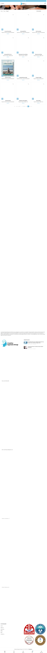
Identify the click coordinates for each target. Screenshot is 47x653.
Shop (4, 11)
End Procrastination (38, 82)
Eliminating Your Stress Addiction (23, 157)
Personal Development (10, 181)
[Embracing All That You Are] (7, 122)
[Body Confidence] (38, 272)
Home (2, 11)
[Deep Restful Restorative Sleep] (23, 197)
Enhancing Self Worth (23, 82)
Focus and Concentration (8, 82)
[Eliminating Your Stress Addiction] (23, 122)
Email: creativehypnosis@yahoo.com (7, 449)
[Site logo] (23, 3)
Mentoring (2, 629)
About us (2, 627)
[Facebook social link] (20, 1)
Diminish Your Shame (8, 180)
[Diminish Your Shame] (7, 171)
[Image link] (9, 343)
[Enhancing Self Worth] (23, 47)
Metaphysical (11, 158)
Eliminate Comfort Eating (38, 157)
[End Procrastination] (38, 47)
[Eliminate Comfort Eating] (38, 122)
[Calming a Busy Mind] (7, 272)
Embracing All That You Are (8, 157)
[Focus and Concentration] (7, 47)
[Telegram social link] (25, 1)
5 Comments (34, 344)
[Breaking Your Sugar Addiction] (23, 272)
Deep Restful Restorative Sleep (23, 232)
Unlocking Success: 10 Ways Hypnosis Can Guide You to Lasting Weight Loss (36, 342)
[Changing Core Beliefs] (38, 197)
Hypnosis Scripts (5, 158)
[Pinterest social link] (23, 1)
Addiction (26, 158)
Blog (1, 632)
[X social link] (22, 1)
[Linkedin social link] (24, 1)
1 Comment (34, 348)
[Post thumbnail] (25, 343)
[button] (2, 81)
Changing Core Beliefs (38, 232)
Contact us (2, 634)
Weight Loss (41, 158)
